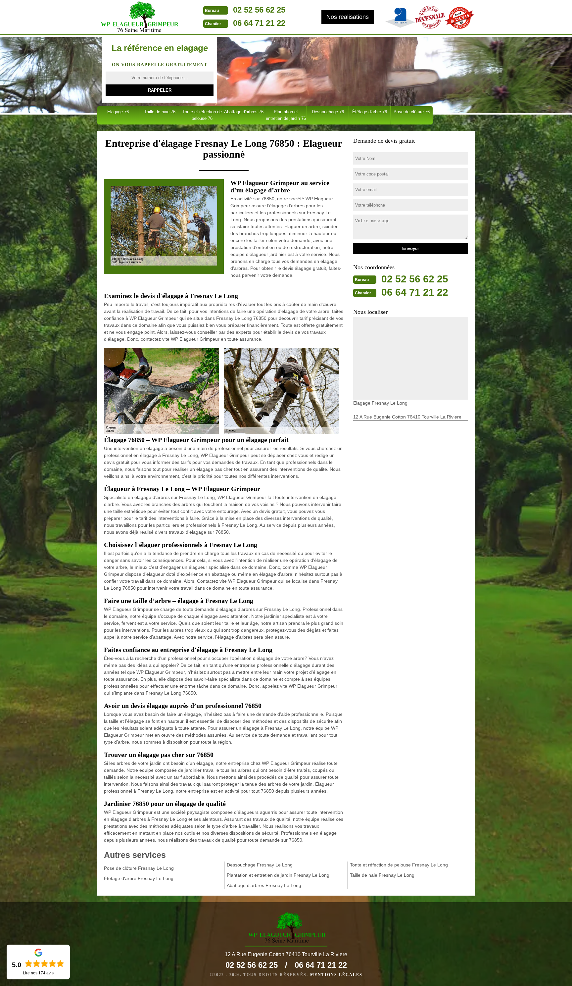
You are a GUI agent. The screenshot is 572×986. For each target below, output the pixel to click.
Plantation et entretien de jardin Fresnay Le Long (278, 875)
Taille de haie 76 (159, 111)
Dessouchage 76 (328, 111)
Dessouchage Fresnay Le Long (260, 864)
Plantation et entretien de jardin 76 (286, 115)
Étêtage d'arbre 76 (369, 111)
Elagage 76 (118, 111)
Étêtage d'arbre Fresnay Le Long (138, 878)
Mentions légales (336, 974)
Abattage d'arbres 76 (243, 111)
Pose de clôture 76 (412, 111)
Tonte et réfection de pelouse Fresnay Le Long (399, 864)
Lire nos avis (38, 973)
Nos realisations (347, 17)
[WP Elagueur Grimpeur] (138, 17)
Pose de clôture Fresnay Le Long (139, 868)
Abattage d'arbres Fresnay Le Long (264, 885)
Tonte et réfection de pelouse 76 (202, 115)
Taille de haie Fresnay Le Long (382, 875)
